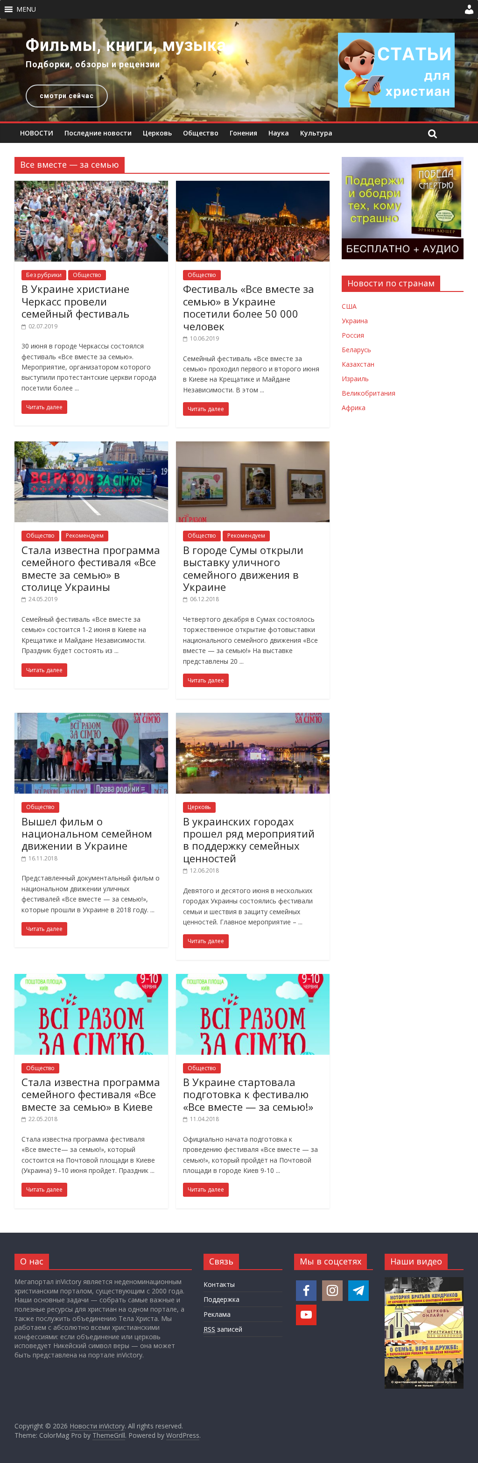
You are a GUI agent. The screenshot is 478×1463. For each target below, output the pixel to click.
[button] (26, 9)
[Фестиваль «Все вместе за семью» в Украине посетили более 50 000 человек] (253, 186)
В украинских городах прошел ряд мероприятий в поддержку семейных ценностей (249, 839)
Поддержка (221, 1299)
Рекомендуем (85, 536)
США (349, 306)
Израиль (355, 378)
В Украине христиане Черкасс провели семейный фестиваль (75, 301)
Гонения (243, 132)
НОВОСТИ (36, 132)
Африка (354, 407)
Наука (278, 132)
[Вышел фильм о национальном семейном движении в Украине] (91, 718)
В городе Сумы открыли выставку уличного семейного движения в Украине (243, 568)
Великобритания (368, 393)
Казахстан (358, 364)
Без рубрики (44, 275)
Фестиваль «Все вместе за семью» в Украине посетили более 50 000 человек (248, 307)
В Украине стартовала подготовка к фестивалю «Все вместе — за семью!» (248, 1094)
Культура (316, 132)
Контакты (219, 1284)
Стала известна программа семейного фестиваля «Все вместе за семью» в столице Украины (90, 568)
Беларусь (356, 349)
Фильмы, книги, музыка (126, 45)
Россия (353, 335)
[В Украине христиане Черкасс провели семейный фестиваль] (91, 186)
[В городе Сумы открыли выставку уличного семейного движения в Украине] (253, 447)
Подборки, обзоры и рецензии (93, 64)
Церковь (157, 132)
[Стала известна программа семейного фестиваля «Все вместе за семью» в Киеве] (91, 979)
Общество (200, 132)
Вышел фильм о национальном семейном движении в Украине (86, 833)
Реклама (217, 1314)
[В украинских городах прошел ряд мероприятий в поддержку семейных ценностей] (253, 718)
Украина (355, 320)
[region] (239, 70)
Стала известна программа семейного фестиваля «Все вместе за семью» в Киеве (90, 1094)
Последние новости (98, 132)
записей (223, 1329)
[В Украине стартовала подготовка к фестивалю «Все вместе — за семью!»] (253, 979)
